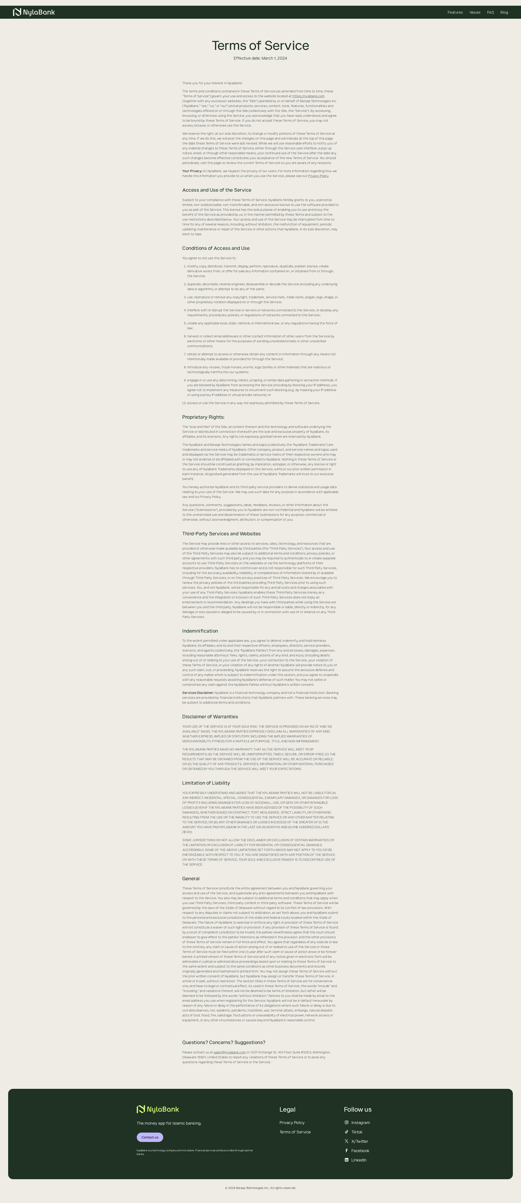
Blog (504, 12)
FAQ (490, 12)
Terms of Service (295, 1131)
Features (455, 12)
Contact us (150, 1137)
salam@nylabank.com (230, 1052)
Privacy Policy (318, 176)
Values (475, 12)
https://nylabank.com (308, 96)
